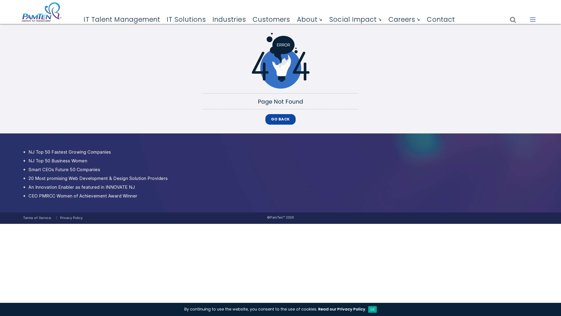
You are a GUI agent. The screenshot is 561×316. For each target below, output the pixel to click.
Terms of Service (37, 218)
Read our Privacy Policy (341, 309)
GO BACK (280, 119)
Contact (441, 19)
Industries (229, 19)
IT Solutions (186, 19)
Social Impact (353, 19)
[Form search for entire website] (513, 19)
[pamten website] (41, 12)
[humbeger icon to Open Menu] (533, 19)
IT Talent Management (122, 19)
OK (372, 309)
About (307, 19)
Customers (271, 19)
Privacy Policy (71, 218)
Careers (402, 19)
